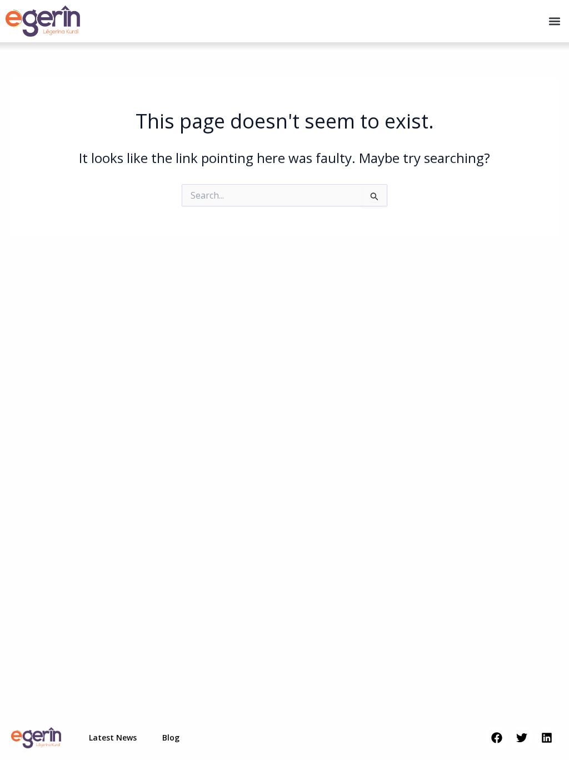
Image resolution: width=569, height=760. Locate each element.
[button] (554, 21)
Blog (170, 737)
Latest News (113, 737)
